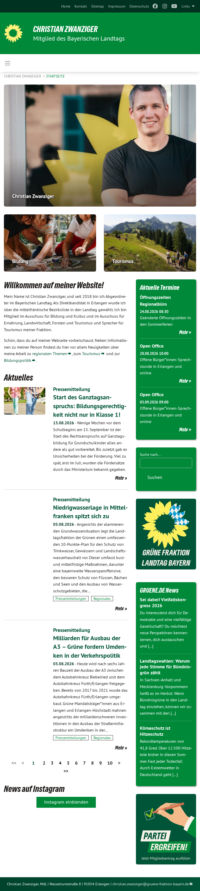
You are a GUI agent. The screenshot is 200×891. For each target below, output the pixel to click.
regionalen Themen (49, 353)
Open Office (152, 346)
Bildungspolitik (17, 360)
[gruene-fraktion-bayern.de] (166, 534)
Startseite (55, 76)
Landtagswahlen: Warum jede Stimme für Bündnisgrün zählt (165, 667)
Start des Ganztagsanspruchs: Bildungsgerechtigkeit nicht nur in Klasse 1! (90, 406)
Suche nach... (150, 454)
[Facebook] (155, 6)
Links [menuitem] (186, 6)
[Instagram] (164, 6)
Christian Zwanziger (65, 29)
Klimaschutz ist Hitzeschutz (155, 731)
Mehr (119, 478)
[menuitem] (65, 6)
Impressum (116, 6)
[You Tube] (174, 6)
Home (65, 6)
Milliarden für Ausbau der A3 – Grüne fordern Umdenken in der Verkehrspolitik (90, 646)
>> (66, 771)
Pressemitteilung (71, 389)
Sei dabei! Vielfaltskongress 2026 (163, 602)
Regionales (102, 598)
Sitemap (97, 6)
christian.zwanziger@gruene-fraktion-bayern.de (151, 884)
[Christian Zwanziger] (13, 33)
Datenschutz (139, 6)
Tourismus (91, 353)
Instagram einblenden (66, 802)
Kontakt (80, 6)
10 (110, 763)
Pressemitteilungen (70, 598)
